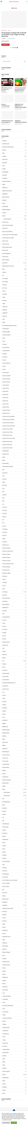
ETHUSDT (14, 582)
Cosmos (14, 360)
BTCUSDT (14, 294)
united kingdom (14, 1049)
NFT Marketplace (14, 801)
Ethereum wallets (14, 573)
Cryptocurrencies (14, 410)
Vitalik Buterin (14, 1077)
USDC (14, 1058)
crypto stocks (14, 403)
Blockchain (14, 262)
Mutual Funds (14, 783)
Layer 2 (14, 695)
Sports (14, 974)
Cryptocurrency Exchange (14, 419)
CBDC (14, 322)
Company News (14, 350)
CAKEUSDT (14, 313)
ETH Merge (14, 529)
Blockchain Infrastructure (14, 266)
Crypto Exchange (14, 378)
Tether (14, 1015)
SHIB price (14, 942)
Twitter (14, 1040)
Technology (14, 999)
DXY (14, 491)
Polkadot (14, 855)
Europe (14, 585)
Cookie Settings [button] (6, 1122)
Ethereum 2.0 (14, 544)
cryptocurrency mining (14, 432)
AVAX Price (14, 187)
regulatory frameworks (14, 908)
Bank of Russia (14, 197)
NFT (14, 798)
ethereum (14, 541)
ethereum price (14, 570)
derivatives (14, 472)
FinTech (14, 626)
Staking (14, 980)
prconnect (14, 870)
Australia (14, 175)
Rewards (14, 920)
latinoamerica (14, 689)
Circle (14, 341)
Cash (14, 319)
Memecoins (14, 742)
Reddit (14, 895)
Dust (14, 488)
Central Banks (14, 328)
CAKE (14, 303)
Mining (14, 773)
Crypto (14, 369)
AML (14, 153)
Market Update (14, 733)
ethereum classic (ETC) (14, 551)
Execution (14, 595)
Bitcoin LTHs (14, 241)
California (14, 316)
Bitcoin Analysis (15, 219)
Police (14, 842)
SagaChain (14, 930)
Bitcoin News (15, 795)
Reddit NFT (14, 902)
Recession (14, 892)
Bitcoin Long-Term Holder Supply (14, 234)
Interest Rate (14, 676)
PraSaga (14, 867)
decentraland (14, 463)
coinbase (14, 344)
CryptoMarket (14, 450)
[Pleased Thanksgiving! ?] (7, 99)
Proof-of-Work (14, 886)
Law (14, 692)
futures (14, 635)
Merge (14, 745)
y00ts (14, 1093)
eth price (14, 535)
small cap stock (14, 961)
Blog (14, 269)
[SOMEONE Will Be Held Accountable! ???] (7, 115)
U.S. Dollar (14, 1046)
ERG (14, 501)
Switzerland (14, 989)
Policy (14, 848)
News (9, 30)
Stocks (14, 983)
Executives (14, 601)
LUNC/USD (14, 720)
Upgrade (14, 1055)
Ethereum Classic (14, 548)
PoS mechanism (14, 861)
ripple (14, 924)
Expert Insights (14, 604)
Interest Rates (14, 679)
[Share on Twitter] (13, 47)
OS (14, 817)
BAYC (14, 203)
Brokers (14, 272)
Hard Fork (14, 654)
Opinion (14, 811)
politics (14, 852)
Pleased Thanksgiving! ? (5, 105)
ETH (14, 523)
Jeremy (4, 38)
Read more (5, 44)
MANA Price (14, 726)
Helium (14, 657)
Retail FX (14, 914)
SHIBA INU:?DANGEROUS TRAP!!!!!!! (20, 121)
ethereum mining (14, 560)
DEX (14, 476)
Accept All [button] (14, 1122)
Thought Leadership (14, 1018)
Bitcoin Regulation (14, 253)
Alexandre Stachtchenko (14, 147)
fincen (14, 623)
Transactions (14, 1030)
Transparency (14, 1033)
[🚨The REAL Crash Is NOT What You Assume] (7, 82)
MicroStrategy (14, 767)
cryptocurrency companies (14, 416)
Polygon (14, 858)
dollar (14, 482)
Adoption (14, 140)
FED (14, 613)
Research (14, 911)
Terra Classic (14, 1011)
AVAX (14, 184)
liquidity (14, 711)
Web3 (14, 1080)
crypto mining (14, 388)
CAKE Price (14, 306)
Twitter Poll (14, 1043)
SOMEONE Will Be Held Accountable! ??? (7, 121)
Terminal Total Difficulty (14, 1005)
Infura (14, 667)
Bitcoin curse (14, 222)
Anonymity (14, 159)
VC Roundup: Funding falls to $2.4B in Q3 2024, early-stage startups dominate (13, 34)
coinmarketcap (14, 347)
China (14, 338)
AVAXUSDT (14, 194)
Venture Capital (14, 1071)
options (14, 814)
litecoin (14, 714)
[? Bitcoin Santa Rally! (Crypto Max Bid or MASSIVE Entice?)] (21, 82)
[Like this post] (10, 47)
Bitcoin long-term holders (14, 237)
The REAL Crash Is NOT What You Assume (6, 89)
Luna (14, 717)
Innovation (14, 670)
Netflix (14, 786)
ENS (14, 497)
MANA (14, 723)
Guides (14, 651)
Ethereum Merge (14, 557)
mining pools (14, 776)
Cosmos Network (14, 363)
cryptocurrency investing (14, 422)
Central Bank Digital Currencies (14, 325)
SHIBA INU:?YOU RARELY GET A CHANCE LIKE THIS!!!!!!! (20, 106)
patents (14, 830)
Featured (14, 610)
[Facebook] (14, 1110)
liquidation (14, 707)
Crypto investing (14, 381)
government (14, 645)
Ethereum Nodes (14, 566)
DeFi (14, 469)
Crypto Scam (14, 397)
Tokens (14, 1021)
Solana (14, 968)
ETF (14, 519)
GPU (14, 648)
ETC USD (14, 510)
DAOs (14, 457)
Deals (14, 460)
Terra (14, 1008)
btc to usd (14, 288)
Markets (14, 736)
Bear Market (14, 206)
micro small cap (14, 754)
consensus (14, 356)
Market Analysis (14, 729)
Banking (14, 200)
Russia (14, 927)
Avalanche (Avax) (14, 181)
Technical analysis (14, 996)
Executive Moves (14, 598)
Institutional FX (14, 673)
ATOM (14, 168)
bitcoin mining (14, 244)
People (14, 836)
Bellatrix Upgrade (14, 209)
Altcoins (14, 150)
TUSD (14, 1036)
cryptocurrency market (14, 429)
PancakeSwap (14, 823)
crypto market (14, 385)
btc (14, 275)
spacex (14, 971)
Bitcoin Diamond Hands (14, 225)
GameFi (14, 638)
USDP (14, 1062)
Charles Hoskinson (14, 334)
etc (14, 504)
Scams (14, 933)
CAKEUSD (14, 309)
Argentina (14, 162)
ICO (14, 660)
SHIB (14, 939)
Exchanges (14, 591)
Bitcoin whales (14, 259)
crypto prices (14, 394)
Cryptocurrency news (14, 435)
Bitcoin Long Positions (14, 231)
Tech (14, 993)
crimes (14, 366)
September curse (14, 936)
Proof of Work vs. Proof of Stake (14, 880)
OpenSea (14, 808)
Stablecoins (14, 977)
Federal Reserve (14, 617)
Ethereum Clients (14, 554)
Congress (14, 353)
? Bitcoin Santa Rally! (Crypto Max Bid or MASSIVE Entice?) (20, 89)
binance (14, 212)
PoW (14, 864)
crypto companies (14, 375)
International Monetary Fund (14, 682)
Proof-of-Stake (14, 883)
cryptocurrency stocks (14, 447)
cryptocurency (14, 407)
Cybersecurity (14, 454)
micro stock (14, 758)
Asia (14, 165)
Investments (14, 685)
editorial (14, 494)
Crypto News (14, 391)
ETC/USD (14, 513)
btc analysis (14, 278)
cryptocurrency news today (14, 438)
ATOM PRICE (14, 172)
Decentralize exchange (14, 466)
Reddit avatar (14, 899)
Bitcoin (14, 215)
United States (14, 1052)
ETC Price (14, 507)
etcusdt (14, 516)
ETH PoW (14, 532)
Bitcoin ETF (14, 228)
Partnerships (14, 827)
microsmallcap (14, 764)
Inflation (14, 664)
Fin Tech (14, 620)
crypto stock (14, 400)
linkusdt (14, 704)
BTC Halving (14, 281)
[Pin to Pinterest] (15, 47)
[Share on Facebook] (12, 47)
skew (14, 955)
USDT (14, 1065)
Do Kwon (14, 479)
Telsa (14, 1002)
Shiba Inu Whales (14, 952)
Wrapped (14, 1087)
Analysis (14, 156)
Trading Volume (14, 1027)
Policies (14, 845)
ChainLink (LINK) (14, 331)
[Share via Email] (17, 47)
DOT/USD (14, 485)
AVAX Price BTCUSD (14, 190)
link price (14, 701)
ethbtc (14, 538)
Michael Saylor (14, 751)
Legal (14, 698)
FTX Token (14, 629)
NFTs (14, 805)
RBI (14, 889)
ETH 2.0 (14, 526)
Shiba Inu (14, 949)
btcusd (14, 291)
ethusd (14, 579)
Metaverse (14, 748)
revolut (14, 917)
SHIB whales (14, 946)
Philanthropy (14, 839)
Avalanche (14, 178)
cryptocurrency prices (14, 441)
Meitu (14, 739)
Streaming (14, 986)
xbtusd (14, 1090)
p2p (14, 820)
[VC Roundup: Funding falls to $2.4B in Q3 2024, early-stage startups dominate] (14, 19)
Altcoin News (3, 30)
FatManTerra (14, 607)
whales (14, 1083)
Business (14, 300)
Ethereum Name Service (14, 563)
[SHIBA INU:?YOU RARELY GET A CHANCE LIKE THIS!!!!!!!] (21, 99)
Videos (14, 1074)
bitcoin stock (14, 256)
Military (14, 770)
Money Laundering (14, 780)
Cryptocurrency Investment (14, 425)
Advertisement (14, 143)
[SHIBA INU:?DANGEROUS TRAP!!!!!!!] (21, 115)
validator (14, 1068)
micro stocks (14, 761)
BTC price (14, 284)
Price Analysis (14, 874)
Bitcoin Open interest (14, 247)
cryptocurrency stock (14, 444)
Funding (14, 632)
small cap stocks (14, 964)
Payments (14, 833)
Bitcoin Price (14, 250)
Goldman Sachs (14, 642)
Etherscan (14, 576)
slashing (14, 958)
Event (14, 588)
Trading (14, 1024)
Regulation (14, 905)
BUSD (14, 297)
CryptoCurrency (14, 413)
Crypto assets (14, 372)
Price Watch (14, 877)
